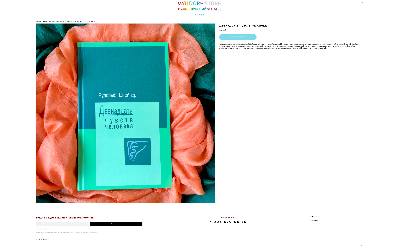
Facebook (314, 220)
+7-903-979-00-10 (227, 222)
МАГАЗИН (199, 15)
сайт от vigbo (359, 245)
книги (45, 21)
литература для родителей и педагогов (61, 21)
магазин (38, 21)
